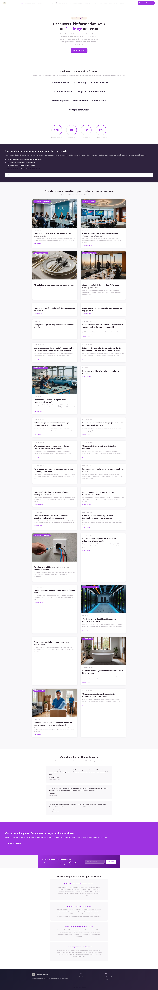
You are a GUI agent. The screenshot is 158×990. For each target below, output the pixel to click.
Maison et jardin (88, 3)
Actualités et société (30, 3)
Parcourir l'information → (146, 3)
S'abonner (111, 861)
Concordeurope (42, 974)
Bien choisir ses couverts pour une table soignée (54, 285)
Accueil (21, 3)
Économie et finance (61, 3)
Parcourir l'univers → (79, 50)
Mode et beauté (98, 3)
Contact (106, 979)
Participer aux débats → (14, 843)
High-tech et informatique (75, 3)
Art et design (40, 3)
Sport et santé (108, 3)
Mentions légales (108, 976)
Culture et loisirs (50, 3)
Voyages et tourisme (119, 3)
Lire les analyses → (13, 175)
